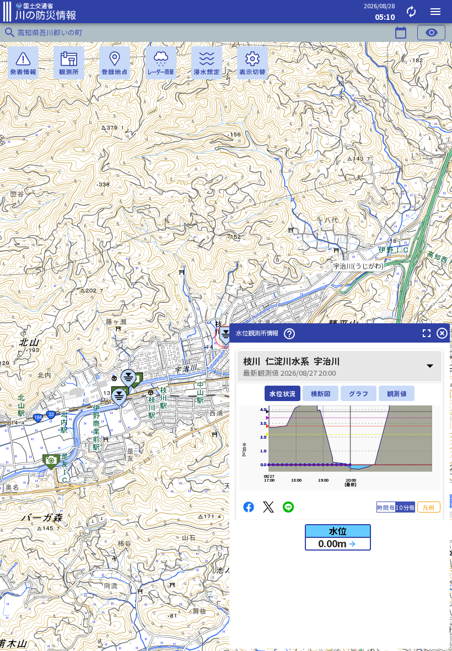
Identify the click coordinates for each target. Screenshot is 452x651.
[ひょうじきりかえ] (252, 62)
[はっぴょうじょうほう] (23, 62)
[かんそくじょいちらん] (68, 62)
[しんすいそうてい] (206, 62)
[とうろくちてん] (114, 62)
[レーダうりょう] (161, 62)
